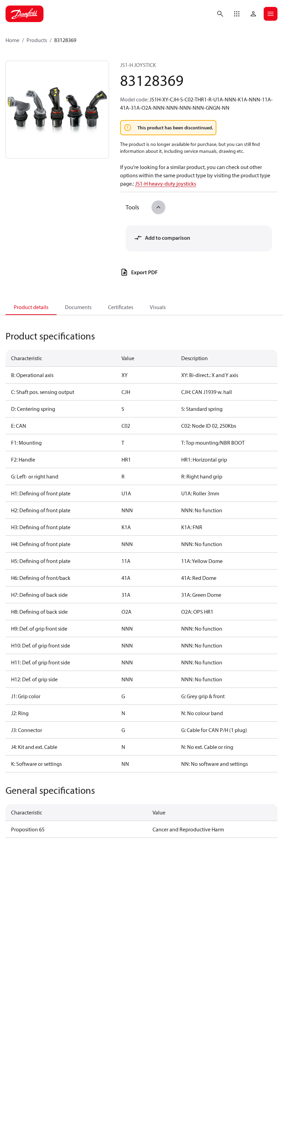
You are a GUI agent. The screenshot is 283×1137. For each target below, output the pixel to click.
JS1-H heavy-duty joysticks (165, 183)
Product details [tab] (31, 307)
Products (37, 40)
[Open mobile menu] (270, 14)
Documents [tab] (78, 307)
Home (12, 40)
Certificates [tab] (120, 307)
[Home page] (24, 14)
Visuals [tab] (158, 307)
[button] (236, 13)
